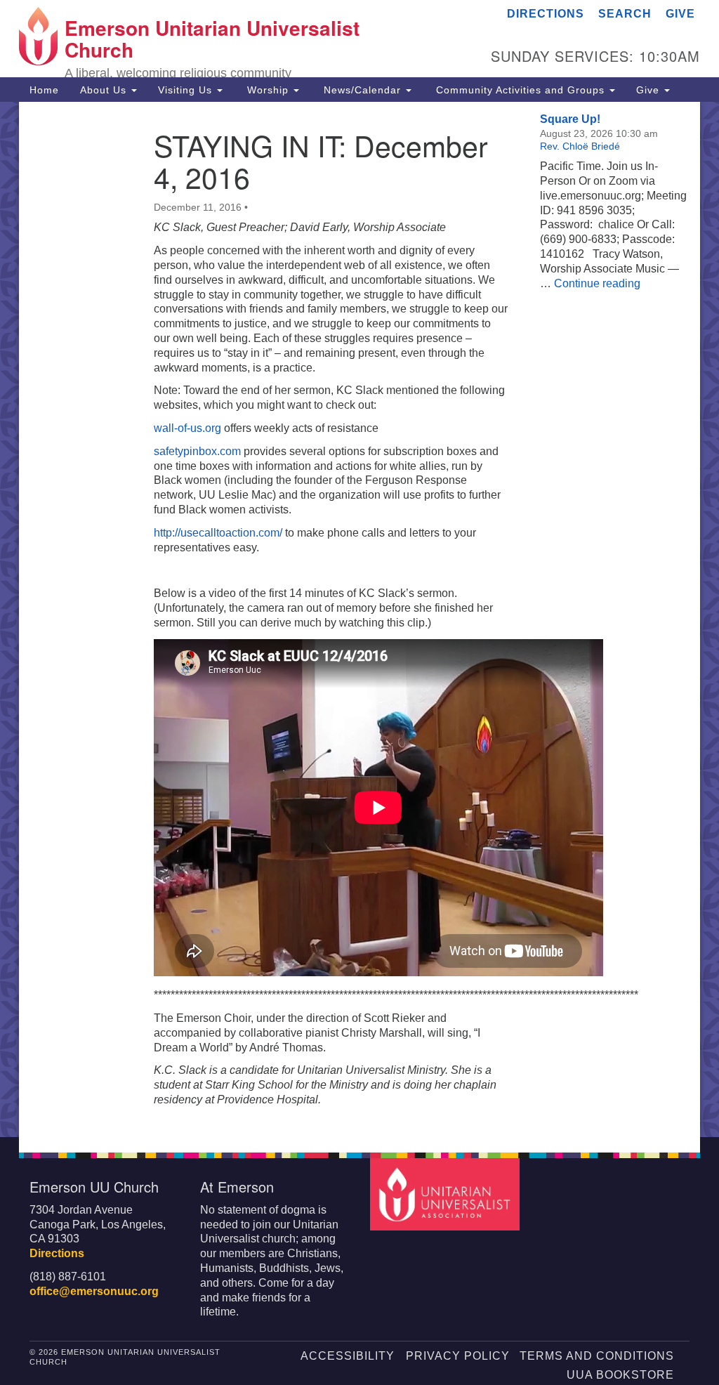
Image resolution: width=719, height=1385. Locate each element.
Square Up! (570, 119)
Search (625, 14)
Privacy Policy (458, 1356)
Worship (268, 90)
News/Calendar (362, 90)
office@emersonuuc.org (94, 1291)
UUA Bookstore (620, 1375)
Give (680, 14)
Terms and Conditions (597, 1356)
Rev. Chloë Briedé (580, 146)
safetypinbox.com (197, 451)
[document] (359, 619)
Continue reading (597, 283)
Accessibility (348, 1356)
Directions (545, 14)
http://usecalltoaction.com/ (218, 533)
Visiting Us (187, 90)
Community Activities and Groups (520, 90)
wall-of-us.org (187, 428)
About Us (105, 90)
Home (44, 90)
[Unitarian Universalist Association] (446, 1194)
